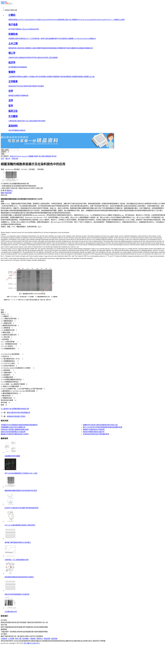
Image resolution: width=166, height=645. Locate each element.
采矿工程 (48, 57)
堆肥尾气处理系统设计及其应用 (94, 429)
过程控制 (64, 38)
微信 (59, 19)
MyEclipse (101, 19)
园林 (10, 95)
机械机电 (13, 34)
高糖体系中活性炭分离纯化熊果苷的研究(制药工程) (100, 425)
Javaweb (24, 156)
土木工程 (13, 43)
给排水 (69, 48)
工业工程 (91, 76)
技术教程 (25, 638)
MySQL (107, 19)
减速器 (51, 38)
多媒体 (116, 19)
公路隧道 (81, 48)
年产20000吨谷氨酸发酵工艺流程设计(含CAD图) (21, 473)
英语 (10, 86)
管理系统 (11, 19)
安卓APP (13, 156)
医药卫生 (13, 111)
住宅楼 (37, 48)
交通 (53, 57)
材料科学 (30, 57)
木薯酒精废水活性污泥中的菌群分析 (13, 427)
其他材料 (13, 126)
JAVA (36, 19)
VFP (78, 19)
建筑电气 (64, 48)
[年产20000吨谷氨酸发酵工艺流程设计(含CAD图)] (10, 469)
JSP (27, 19)
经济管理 (11, 67)
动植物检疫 (24, 95)
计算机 (11, 15)
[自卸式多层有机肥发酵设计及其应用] (10, 590)
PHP (50, 19)
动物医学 (18, 95)
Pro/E (81, 38)
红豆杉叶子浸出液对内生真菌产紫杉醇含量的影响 (21, 508)
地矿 (36, 121)
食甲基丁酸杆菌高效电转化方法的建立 (18, 542)
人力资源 (30, 76)
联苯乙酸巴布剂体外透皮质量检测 (18, 412)
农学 (10, 91)
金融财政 (24, 67)
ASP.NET (21, 19)
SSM (29, 19)
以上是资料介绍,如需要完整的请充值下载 (15, 409)
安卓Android (42, 19)
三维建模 (70, 38)
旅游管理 (67, 76)
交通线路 (87, 48)
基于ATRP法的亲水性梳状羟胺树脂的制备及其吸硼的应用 (102, 427)
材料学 (40, 121)
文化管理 (73, 76)
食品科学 (24, 57)
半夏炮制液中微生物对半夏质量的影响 (96, 434)
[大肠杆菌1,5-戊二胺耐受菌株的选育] (10, 556)
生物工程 (18, 57)
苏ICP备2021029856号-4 (32, 643)
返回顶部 (54, 638)
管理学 (11, 72)
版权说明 (47, 638)
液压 (47, 38)
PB (94, 19)
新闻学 (26, 86)
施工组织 (18, 48)
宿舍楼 (52, 48)
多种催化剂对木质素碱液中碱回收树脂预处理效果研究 (19, 425)
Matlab (26, 29)
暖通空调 (74, 48)
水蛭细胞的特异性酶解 (12, 456)
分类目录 (4, 638)
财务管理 (42, 76)
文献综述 (22, 130)
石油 (33, 121)
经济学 (11, 62)
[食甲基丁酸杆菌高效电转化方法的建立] (10, 539)
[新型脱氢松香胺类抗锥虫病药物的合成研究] (10, 573)
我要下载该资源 (6, 193)
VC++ (112, 19)
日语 (13, 86)
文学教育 (13, 81)
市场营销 (18, 76)
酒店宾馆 (47, 48)
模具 (13, 38)
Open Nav (4, 1)
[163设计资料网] (6, 4)
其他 (123, 19)
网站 (16, 19)
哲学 (10, 105)
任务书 (10, 130)
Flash (120, 19)
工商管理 (11, 76)
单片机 (10, 29)
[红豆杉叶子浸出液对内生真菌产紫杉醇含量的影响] (10, 504)
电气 (43, 38)
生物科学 (11, 57)
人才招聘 (11, 638)
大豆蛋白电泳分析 (11, 611)
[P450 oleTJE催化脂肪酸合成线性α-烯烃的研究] (10, 521)
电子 (14, 29)
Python (56, 19)
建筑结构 (11, 48)
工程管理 (27, 48)
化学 (43, 57)
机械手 (55, 38)
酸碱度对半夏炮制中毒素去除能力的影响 (14, 434)
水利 (91, 48)
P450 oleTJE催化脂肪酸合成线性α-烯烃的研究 (20, 525)
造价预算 (58, 48)
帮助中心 (10, 190)
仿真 (37, 29)
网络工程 (64, 19)
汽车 (59, 38)
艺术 (19, 86)
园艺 (13, 95)
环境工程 (36, 57)
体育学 (30, 86)
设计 (22, 86)
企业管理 (24, 76)
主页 (2, 158)
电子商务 (61, 76)
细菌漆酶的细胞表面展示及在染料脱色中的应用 (21, 490)
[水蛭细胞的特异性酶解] (10, 452)
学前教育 (41, 86)
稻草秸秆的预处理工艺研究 (16, 416)
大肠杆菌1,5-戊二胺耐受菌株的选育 (17, 560)
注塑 (16, 38)
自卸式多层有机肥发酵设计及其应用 (13, 432)
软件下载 (18, 638)
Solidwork (86, 38)
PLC (28, 38)
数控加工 (24, 38)
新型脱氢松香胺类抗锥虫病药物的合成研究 (19, 577)
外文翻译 (13, 116)
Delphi (91, 19)
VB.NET (83, 19)
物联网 (74, 19)
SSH (32, 19)
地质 (56, 57)
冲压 (19, 38)
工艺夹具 (33, 38)
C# (25, 19)
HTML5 (69, 19)
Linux (87, 19)
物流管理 (79, 76)
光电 (29, 29)
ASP (47, 19)
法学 (10, 100)
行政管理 (54, 76)
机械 (10, 38)
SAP (96, 19)
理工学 (11, 53)
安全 (40, 57)
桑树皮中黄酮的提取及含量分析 (94, 432)
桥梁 (22, 48)
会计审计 (36, 76)
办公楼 (32, 48)
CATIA (77, 38)
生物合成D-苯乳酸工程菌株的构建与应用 (15, 429)
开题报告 (16, 130)
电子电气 (22, 121)
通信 (17, 29)
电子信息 (13, 24)
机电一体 (39, 38)
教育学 (35, 86)
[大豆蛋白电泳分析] (10, 608)
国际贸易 (18, 67)
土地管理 (85, 76)
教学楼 (41, 48)
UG (74, 38)
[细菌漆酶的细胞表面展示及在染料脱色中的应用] (10, 487)
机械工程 (16, 121)
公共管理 (48, 76)
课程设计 (93, 38)
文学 (16, 86)
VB (52, 19)
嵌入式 (21, 29)
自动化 (33, 29)
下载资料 (33, 638)
